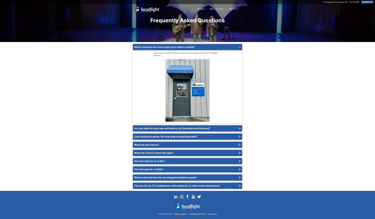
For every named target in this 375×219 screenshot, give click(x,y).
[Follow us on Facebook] (188, 198)
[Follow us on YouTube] (193, 198)
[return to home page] (147, 9)
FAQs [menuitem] (211, 9)
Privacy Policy (212, 214)
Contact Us (367, 2)
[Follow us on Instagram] (182, 198)
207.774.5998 (354, 2)
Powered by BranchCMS (197, 214)
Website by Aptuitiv (180, 214)
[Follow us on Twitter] (199, 198)
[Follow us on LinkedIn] (176, 198)
